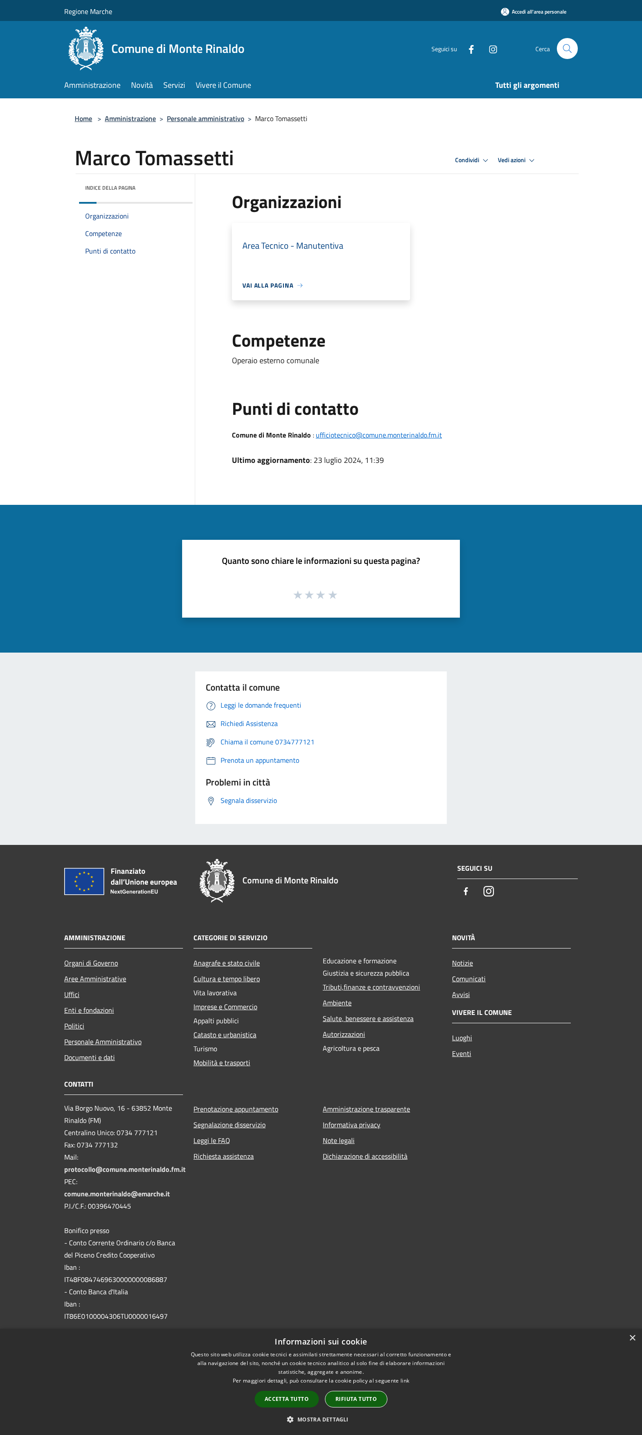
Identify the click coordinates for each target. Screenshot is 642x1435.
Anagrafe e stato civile (226, 963)
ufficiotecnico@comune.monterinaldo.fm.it (379, 435)
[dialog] (321, 1382)
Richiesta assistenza (223, 1156)
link (404, 1380)
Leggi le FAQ (211, 1140)
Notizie (462, 963)
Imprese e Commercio (225, 1006)
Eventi (461, 1053)
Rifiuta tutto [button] (356, 1399)
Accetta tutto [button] (287, 1399)
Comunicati (469, 978)
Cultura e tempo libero (226, 978)
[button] (320, 1419)
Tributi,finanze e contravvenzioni (371, 987)
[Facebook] (467, 48)
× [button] (632, 1338)
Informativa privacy (351, 1124)
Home (83, 118)
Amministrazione (130, 118)
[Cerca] (567, 48)
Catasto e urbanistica (224, 1034)
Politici (74, 1026)
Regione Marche (88, 11)
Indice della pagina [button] (110, 188)
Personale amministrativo (205, 118)
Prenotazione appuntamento (235, 1109)
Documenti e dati (89, 1057)
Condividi (467, 160)
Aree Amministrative (95, 978)
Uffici (71, 994)
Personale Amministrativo (103, 1041)
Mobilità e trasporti (221, 1062)
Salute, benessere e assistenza (368, 1018)
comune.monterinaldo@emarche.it (117, 1193)
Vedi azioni (512, 160)
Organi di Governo (91, 963)
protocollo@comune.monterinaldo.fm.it (125, 1169)
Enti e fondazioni (89, 1010)
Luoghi (462, 1037)
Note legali (339, 1140)
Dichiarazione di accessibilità (365, 1156)
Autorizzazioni (344, 1034)
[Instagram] (489, 48)
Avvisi (461, 994)
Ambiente (337, 1002)
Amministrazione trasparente (366, 1109)
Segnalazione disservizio (229, 1124)
